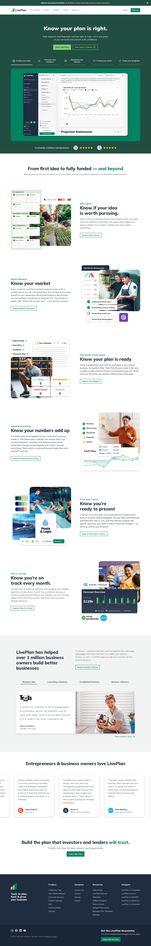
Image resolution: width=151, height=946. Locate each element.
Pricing (65, 10)
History (78, 897)
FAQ (50, 904)
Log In (125, 10)
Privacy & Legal (50, 937)
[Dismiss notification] (147, 3)
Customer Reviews (56, 897)
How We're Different (57, 893)
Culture (77, 901)
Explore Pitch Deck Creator (94, 534)
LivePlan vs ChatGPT (130, 897)
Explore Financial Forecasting (25, 458)
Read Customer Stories (87, 667)
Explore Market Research (24, 308)
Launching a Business (57, 682)
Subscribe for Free (111, 939)
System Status (54, 908)
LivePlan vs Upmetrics (130, 901)
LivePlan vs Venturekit (130, 904)
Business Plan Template (103, 911)
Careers (78, 893)
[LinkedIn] (20, 930)
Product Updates (55, 901)
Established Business (89, 682)
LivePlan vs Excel (128, 893)
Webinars (97, 897)
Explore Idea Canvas (91, 235)
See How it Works (84, 47)
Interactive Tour (54, 890)
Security (51, 911)
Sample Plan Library (101, 908)
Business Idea (28, 682)
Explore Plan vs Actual (22, 608)
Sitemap (96, 915)
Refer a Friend (98, 904)
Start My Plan (62, 47)
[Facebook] (16, 930)
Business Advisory (120, 682)
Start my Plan (75, 854)
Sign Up (135, 10)
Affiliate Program (100, 901)
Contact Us (79, 890)
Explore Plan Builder (90, 381)
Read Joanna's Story (123, 736)
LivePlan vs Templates (130, 890)
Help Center (98, 890)
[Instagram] (12, 930)
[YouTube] (24, 930)
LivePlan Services (100, 893)
